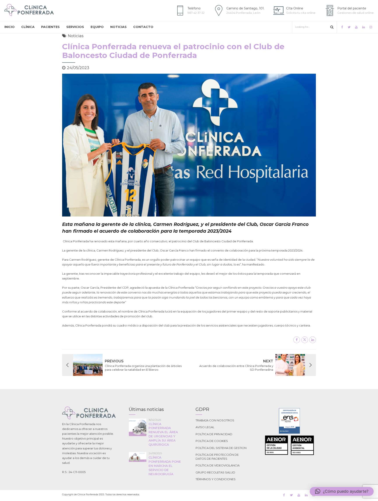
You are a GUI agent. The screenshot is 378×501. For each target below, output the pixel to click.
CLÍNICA (28, 27)
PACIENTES (50, 27)
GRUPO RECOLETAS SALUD (215, 472)
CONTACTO (143, 27)
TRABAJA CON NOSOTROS (215, 420)
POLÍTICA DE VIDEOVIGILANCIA (218, 465)
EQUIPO (97, 27)
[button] (342, 491)
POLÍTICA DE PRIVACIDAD (214, 434)
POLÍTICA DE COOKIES (212, 441)
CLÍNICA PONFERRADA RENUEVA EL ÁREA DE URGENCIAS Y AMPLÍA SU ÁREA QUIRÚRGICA (163, 434)
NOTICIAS (118, 27)
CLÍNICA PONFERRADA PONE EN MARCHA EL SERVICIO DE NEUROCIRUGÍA (165, 466)
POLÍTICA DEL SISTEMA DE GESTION (221, 448)
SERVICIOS (75, 27)
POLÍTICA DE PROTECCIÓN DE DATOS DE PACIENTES (217, 456)
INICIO (9, 27)
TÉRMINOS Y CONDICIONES (216, 479)
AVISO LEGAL (205, 427)
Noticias (76, 35)
